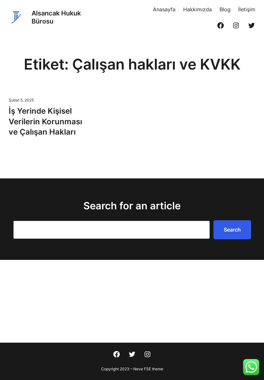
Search (232, 229)
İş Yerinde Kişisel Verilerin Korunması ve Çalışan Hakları (45, 121)
